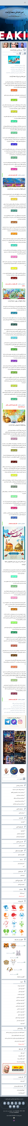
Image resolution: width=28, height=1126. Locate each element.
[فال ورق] (8, 759)
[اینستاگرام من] (12, 1103)
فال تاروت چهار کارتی (20, 1000)
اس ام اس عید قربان (20, 795)
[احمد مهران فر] (22, 46)
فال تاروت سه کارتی (20, 997)
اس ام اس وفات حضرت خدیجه (18, 789)
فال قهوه (22, 831)
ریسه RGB (22, 893)
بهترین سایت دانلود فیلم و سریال (18, 1035)
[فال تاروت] (20, 736)
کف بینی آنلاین (21, 846)
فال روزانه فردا (21, 1093)
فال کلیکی (22, 875)
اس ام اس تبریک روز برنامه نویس (16, 710)
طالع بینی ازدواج (21, 854)
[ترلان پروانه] (14, 46)
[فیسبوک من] (15, 1103)
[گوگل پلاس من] (17, 1106)
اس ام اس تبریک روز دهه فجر (18, 804)
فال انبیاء (22, 822)
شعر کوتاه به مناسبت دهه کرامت (16, 67)
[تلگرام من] (19, 1103)
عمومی (18, 779)
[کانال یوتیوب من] (14, 1106)
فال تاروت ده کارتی (20, 1012)
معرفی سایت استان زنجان (19, 1041)
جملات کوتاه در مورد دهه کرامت (17, 69)
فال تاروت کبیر (21, 989)
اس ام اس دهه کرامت (14, 12)
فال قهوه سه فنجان (20, 834)
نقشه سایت (9, 1115)
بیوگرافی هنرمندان (20, 1090)
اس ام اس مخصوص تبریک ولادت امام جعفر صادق (13, 712)
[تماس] (8, 1103)
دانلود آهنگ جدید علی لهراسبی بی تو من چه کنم (15, 1032)
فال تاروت (22, 1023)
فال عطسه (22, 1081)
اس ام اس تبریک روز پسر (19, 801)
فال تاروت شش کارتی (20, 1006)
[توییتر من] (4, 1103)
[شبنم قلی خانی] (6, 46)
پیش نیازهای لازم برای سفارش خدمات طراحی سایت (14, 1038)
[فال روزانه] (8, 736)
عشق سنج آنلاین (21, 884)
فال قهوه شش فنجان (20, 837)
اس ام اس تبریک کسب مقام (17, 703)
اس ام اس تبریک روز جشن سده (17, 707)
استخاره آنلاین (21, 813)
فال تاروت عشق (21, 1015)
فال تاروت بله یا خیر (20, 1020)
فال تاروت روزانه (21, 986)
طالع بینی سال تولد (20, 977)
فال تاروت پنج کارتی (20, 1003)
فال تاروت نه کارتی (20, 1009)
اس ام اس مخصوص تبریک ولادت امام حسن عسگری (13, 709)
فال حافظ (22, 1053)
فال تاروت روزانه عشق (20, 1018)
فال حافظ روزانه (21, 1056)
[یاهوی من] (23, 1103)
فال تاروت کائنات (21, 994)
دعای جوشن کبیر (21, 863)
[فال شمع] (8, 748)
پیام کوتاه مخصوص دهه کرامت (17, 71)
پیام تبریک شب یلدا (20, 1062)
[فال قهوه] (20, 748)
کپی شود (14, 90)
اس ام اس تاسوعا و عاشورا (18, 705)
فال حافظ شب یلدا (20, 1059)
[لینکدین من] (10, 1106)
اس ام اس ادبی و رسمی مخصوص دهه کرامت (14, 73)
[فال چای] (20, 759)
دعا (23, 866)
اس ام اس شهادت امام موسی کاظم (17, 792)
